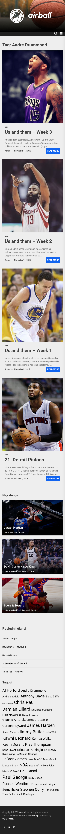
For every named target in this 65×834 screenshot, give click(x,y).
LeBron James (14, 759)
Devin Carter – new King (19, 566)
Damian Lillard (16, 709)
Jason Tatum (9, 732)
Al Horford (11, 690)
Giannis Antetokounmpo (19, 720)
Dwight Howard (30, 715)
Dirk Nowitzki (11, 715)
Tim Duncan (52, 789)
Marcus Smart (10, 765)
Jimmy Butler (31, 731)
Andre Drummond (33, 691)
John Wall (50, 732)
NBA (23, 765)
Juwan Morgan (13, 527)
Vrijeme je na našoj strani (14, 663)
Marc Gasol (49, 759)
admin (7, 151)
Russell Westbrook (18, 784)
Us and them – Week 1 (28, 350)
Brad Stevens (7, 703)
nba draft (34, 765)
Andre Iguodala (10, 696)
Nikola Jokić (47, 765)
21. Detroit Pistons (24, 459)
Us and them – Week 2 (28, 241)
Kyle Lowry (50, 749)
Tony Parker (9, 794)
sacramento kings (45, 784)
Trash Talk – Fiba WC (12, 671)
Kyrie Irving (8, 754)
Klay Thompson (38, 744)
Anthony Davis (33, 696)
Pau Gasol (28, 771)
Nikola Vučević (10, 771)
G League (43, 719)
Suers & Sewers (14, 605)
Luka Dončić (35, 759)
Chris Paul (24, 702)
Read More (53, 151)
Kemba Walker (42, 739)
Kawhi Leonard (16, 738)
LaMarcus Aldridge (26, 754)
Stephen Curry (32, 789)
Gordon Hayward (14, 726)
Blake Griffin (52, 696)
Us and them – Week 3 (28, 132)
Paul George (14, 777)
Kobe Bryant (9, 749)
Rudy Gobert (35, 777)
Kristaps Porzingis (30, 750)
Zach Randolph (25, 794)
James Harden (41, 725)
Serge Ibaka (10, 790)
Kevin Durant (13, 744)
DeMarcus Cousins (41, 709)
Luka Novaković (11, 571)
